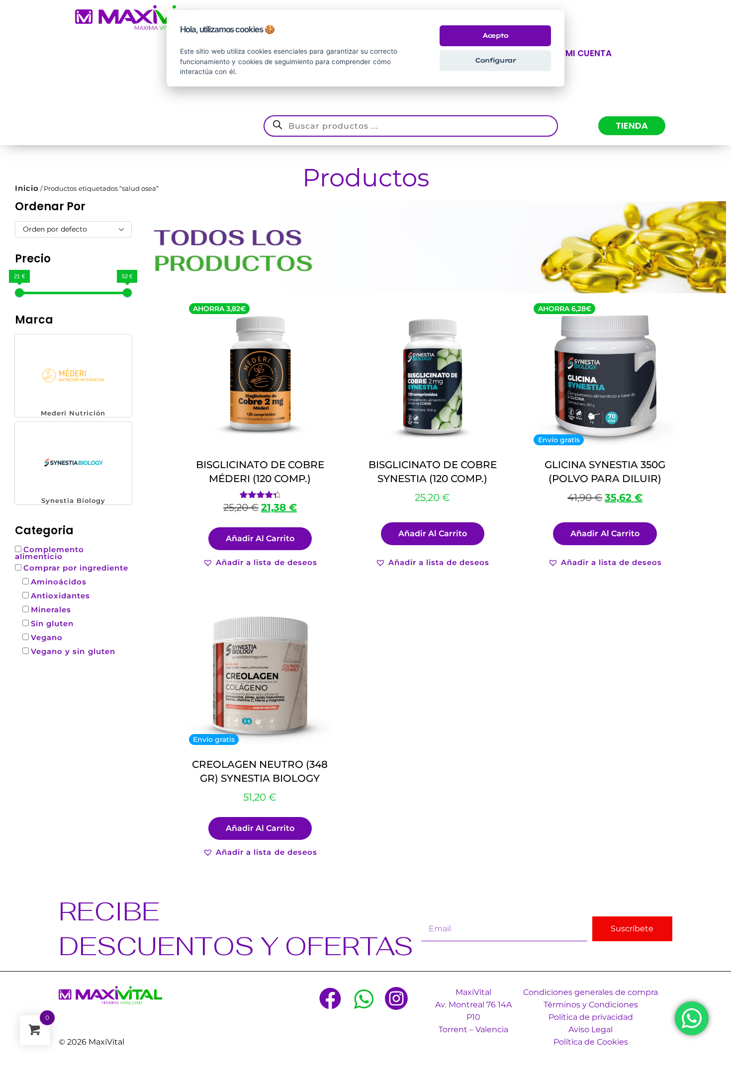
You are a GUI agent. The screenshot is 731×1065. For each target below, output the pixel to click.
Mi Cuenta (588, 53)
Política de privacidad (590, 1017)
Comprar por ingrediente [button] (75, 568)
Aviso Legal (590, 1029)
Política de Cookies (590, 1042)
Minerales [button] (51, 609)
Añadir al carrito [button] (260, 538)
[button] (73, 375)
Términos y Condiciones (591, 1004)
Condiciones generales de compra (590, 992)
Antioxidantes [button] (60, 595)
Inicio (27, 188)
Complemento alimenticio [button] (49, 553)
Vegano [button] (47, 637)
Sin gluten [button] (52, 623)
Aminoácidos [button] (59, 581)
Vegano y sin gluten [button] (73, 651)
